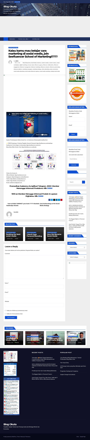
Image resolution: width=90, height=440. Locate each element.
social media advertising (19, 71)
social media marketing (45, 71)
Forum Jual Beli (23, 39)
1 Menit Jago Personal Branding (34, 235)
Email (7, 292)
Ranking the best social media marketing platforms (13, 237)
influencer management (25, 67)
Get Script (7, 414)
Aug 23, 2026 (10, 342)
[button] (85, 39)
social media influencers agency (32, 71)
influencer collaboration (48, 64)
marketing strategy (37, 69)
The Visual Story (64, 362)
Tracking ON (15, 414)
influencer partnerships (55, 67)
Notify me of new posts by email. (15, 313)
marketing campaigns (27, 69)
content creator (52, 62)
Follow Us (72, 172)
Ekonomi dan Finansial (73, 336)
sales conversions (54, 69)
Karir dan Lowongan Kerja (32, 336)
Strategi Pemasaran (10, 336)
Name (7, 283)
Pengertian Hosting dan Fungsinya (69, 371)
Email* (70, 125)
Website (7, 301)
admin (16, 61)
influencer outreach (45, 67)
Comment (7, 253)
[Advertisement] (45, 27)
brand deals (33, 62)
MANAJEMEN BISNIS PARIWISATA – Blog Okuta (10, 396)
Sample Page (82, 436)
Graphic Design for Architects (67, 374)
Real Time (11, 414)
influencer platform (18, 69)
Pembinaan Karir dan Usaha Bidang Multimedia (55, 340)
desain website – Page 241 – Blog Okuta (10, 409)
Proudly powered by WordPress (10, 436)
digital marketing (23, 64)
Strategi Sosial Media (13, 47)
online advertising (45, 69)
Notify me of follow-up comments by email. (17, 310)
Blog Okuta (10, 6)
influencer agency (38, 64)
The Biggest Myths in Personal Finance (76, 340)
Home (77, 436)
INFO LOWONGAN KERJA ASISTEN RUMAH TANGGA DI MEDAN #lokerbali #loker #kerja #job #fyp (44, 366)
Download (36, 39)
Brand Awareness (27, 62)
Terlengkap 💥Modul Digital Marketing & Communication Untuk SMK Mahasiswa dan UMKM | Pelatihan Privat (43, 359)
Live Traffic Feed (11, 378)
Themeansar (27, 436)
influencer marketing (35, 67)
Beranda (12, 39)
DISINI (49, 188)
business (39, 62)
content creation (45, 62)
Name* (70, 116)
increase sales (31, 64)
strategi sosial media (55, 71)
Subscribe (73, 165)
